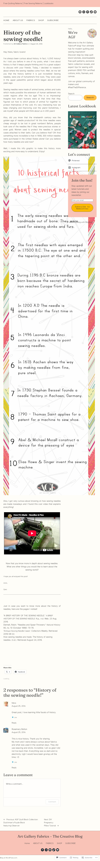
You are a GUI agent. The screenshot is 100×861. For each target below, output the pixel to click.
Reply (14, 723)
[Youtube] (95, 11)
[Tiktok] (91, 11)
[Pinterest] (42, 849)
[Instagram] (83, 11)
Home (6, 20)
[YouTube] (57, 849)
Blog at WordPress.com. (9, 858)
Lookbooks (48, 3)
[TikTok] (53, 849)
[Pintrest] (87, 11)
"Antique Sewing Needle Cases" (16, 631)
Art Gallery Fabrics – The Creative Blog (50, 836)
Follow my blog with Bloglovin (80, 222)
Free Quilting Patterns (12, 3)
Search (71, 94)
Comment (52, 802)
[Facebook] (80, 11)
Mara (14, 703)
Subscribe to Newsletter (82, 207)
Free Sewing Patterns (33, 3)
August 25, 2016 (18, 706)
